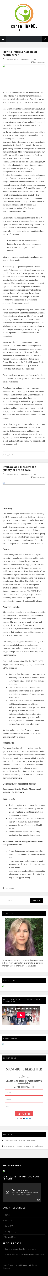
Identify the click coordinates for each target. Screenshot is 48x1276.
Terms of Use (9, 1237)
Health (11, 455)
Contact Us (9, 1226)
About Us (8, 1220)
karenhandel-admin (11, 59)
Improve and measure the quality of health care (19, 468)
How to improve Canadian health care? (20, 53)
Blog (6, 455)
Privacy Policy (10, 1232)
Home (7, 1215)
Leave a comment (39, 62)
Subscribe (24, 1114)
